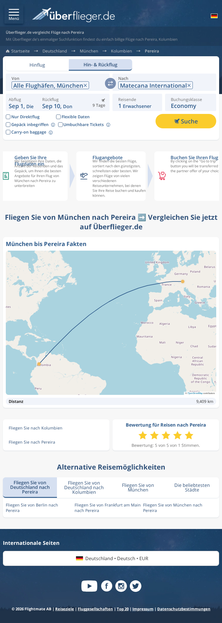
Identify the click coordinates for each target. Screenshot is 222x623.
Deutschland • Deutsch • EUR (116, 558)
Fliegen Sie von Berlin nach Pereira (32, 507)
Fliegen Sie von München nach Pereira (172, 507)
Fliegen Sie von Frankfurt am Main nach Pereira (108, 507)
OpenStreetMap (195, 393)
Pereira (152, 51)
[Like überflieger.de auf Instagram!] (121, 586)
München (89, 51)
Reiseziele (64, 608)
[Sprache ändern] (213, 16)
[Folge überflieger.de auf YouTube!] (89, 586)
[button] (13, 14)
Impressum (142, 608)
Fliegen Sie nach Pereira (32, 442)
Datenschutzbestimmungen (183, 608)
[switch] (110, 83)
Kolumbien (121, 51)
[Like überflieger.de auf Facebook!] (106, 586)
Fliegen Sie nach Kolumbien (35, 428)
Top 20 (123, 608)
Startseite (20, 51)
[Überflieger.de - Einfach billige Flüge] (73, 15)
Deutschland (54, 51)
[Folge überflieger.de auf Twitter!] (135, 586)
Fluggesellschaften (95, 608)
